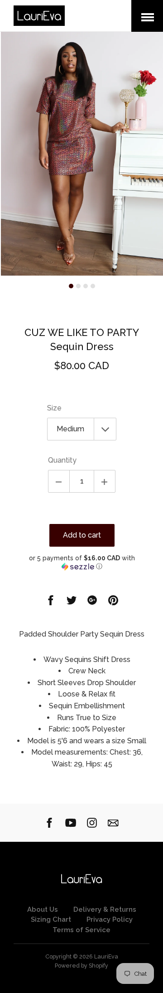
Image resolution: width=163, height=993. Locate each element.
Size (54, 408)
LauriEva (106, 956)
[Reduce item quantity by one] (59, 481)
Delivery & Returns (104, 909)
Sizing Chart (51, 919)
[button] (81, 562)
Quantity (62, 460)
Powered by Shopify (81, 965)
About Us (42, 909)
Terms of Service (81, 930)
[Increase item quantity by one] (104, 481)
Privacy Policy (109, 919)
